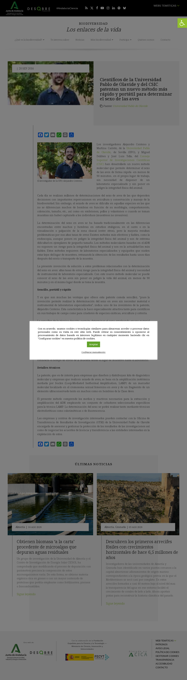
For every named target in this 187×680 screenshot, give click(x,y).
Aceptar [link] (93, 344)
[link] (182, 23)
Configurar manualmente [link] (93, 352)
